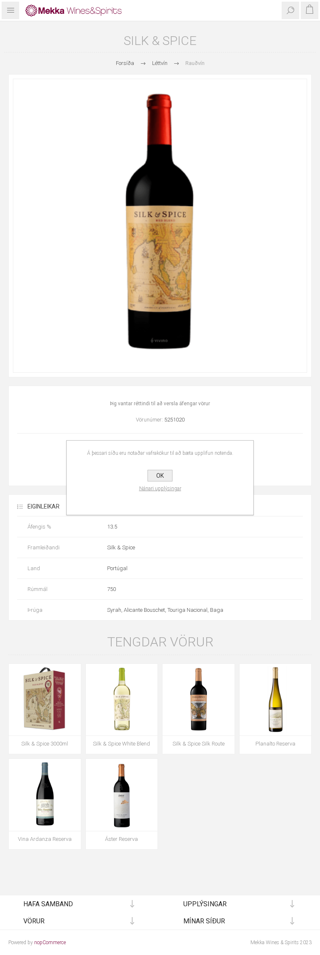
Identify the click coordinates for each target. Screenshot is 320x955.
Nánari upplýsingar (160, 488)
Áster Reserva (121, 839)
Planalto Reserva (275, 744)
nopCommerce (50, 942)
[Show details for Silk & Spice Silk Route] (198, 700)
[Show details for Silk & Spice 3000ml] (45, 700)
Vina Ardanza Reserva (45, 839)
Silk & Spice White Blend (121, 744)
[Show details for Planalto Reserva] (276, 700)
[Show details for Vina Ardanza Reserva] (45, 795)
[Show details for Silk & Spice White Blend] (122, 700)
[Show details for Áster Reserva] (122, 795)
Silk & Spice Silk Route (198, 744)
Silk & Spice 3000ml (44, 744)
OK (160, 475)
